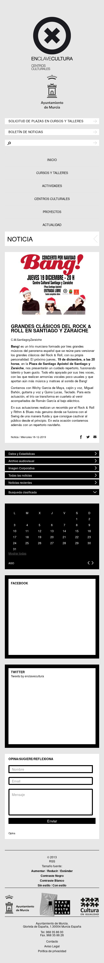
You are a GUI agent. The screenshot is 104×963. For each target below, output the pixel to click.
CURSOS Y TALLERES (52, 173)
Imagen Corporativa (21, 468)
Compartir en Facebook (80, 437)
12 (39, 531)
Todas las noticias (20, 475)
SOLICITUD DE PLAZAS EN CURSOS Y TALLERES (45, 121)
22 (77, 537)
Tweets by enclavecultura (27, 676)
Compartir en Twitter (87, 437)
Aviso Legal (52, 946)
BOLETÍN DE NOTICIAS (25, 131)
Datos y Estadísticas (21, 453)
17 (14, 537)
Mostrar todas (17, 553)
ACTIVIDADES (52, 186)
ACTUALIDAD (52, 225)
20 (52, 537)
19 (39, 537)
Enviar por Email (95, 437)
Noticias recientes (20, 482)
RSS (52, 861)
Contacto (52, 941)
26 (39, 543)
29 (77, 543)
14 (64, 531)
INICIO (52, 160)
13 (52, 531)
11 (27, 531)
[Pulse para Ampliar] (52, 283)
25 (27, 543)
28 (64, 543)
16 (89, 531)
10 (14, 531)
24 (14, 543)
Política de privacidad (52, 951)
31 (14, 549)
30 (89, 543)
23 (89, 537)
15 (77, 531)
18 (27, 537)
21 (64, 537)
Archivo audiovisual (21, 461)
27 (52, 543)
